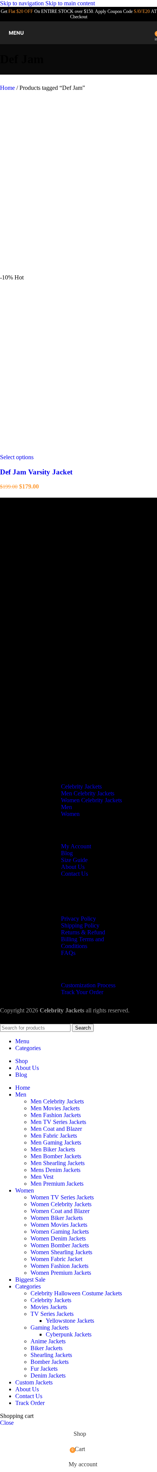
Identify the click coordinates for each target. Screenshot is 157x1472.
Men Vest (41, 1176)
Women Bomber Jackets (59, 1245)
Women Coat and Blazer (60, 1211)
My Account (76, 846)
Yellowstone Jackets (70, 1320)
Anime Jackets (48, 1341)
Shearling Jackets (51, 1355)
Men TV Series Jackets (58, 1122)
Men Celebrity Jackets (87, 793)
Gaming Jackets (49, 1327)
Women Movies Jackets (58, 1224)
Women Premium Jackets (60, 1272)
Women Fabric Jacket (56, 1259)
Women (70, 814)
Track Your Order (82, 992)
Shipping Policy (80, 925)
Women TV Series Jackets (62, 1197)
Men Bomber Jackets (55, 1156)
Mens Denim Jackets (55, 1170)
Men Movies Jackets (55, 1108)
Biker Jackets (46, 1348)
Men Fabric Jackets (53, 1135)
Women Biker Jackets (56, 1218)
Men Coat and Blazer (56, 1129)
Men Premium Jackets (56, 1183)
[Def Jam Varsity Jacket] (57, 270)
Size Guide (74, 860)
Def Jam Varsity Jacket (36, 472)
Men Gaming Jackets (55, 1142)
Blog (67, 853)
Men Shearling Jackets (57, 1163)
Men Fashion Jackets (55, 1115)
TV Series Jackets (52, 1314)
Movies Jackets (48, 1307)
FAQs (68, 953)
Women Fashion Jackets (59, 1266)
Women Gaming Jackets (59, 1231)
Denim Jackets (48, 1375)
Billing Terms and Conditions (82, 942)
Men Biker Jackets (52, 1149)
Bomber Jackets (49, 1362)
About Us (73, 867)
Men (66, 807)
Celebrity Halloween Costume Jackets (76, 1293)
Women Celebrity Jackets (91, 800)
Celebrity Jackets (81, 786)
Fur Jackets (44, 1368)
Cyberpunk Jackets (68, 1334)
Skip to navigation (22, 3)
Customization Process (88, 985)
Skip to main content (70, 3)
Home (8, 88)
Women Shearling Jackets (61, 1252)
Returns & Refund (83, 932)
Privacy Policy (78, 918)
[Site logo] (78, 46)
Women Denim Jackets (58, 1238)
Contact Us (74, 873)
